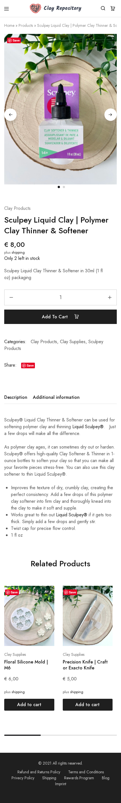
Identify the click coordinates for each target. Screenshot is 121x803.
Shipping (49, 778)
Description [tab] (15, 397)
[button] (29, 705)
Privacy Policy (23, 778)
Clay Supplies (73, 341)
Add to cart (55, 317)
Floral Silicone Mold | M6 (26, 665)
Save (16, 40)
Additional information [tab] (56, 397)
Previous (10, 114)
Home (9, 25)
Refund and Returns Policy (38, 772)
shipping (18, 252)
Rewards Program (79, 778)
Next (110, 114)
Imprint (60, 784)
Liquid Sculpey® (88, 426)
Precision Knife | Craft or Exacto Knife (85, 665)
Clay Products (17, 208)
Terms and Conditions (86, 772)
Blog (105, 778)
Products (26, 25)
